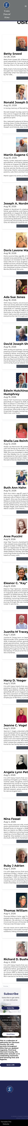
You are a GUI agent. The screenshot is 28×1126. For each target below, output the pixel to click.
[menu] (25, 6)
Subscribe (10, 1008)
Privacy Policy (21, 1118)
